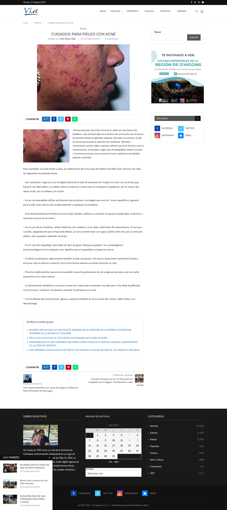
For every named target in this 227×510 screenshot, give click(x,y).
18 (121, 446)
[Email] (203, 2)
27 (137, 451)
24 (113, 451)
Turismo (181, 11)
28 (89, 456)
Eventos (165, 11)
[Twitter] (195, 2)
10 (113, 440)
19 (129, 446)
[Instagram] (199, 2)
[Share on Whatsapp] (75, 119)
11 (121, 440)
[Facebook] (191, 2)
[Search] (196, 11)
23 (105, 451)
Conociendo (177, 467)
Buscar (158, 32)
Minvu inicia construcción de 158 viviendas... (34, 482)
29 (97, 456)
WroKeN (106, 505)
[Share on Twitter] (61, 119)
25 (121, 451)
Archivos (90, 469)
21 (89, 451)
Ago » (117, 462)
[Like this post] (47, 119)
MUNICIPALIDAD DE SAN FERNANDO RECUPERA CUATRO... (32, 499)
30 (105, 456)
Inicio (103, 11)
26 (129, 451)
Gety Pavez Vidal (68, 39)
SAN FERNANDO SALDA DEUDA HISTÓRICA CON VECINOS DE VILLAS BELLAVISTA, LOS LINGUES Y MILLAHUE (84, 350)
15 (97, 446)
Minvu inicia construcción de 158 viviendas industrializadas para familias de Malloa (68, 338)
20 (137, 446)
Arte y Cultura (177, 460)
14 (89, 446)
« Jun (109, 462)
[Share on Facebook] (54, 119)
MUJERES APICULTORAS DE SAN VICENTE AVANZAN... (34, 466)
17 (113, 446)
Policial (149, 11)
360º (177, 473)
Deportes (132, 11)
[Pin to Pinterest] (68, 119)
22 (97, 451)
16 (105, 446)
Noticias (115, 11)
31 (113, 456)
